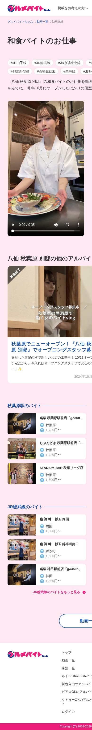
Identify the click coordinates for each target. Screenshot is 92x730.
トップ (66, 652)
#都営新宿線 (20, 71)
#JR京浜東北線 (69, 63)
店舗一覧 (68, 668)
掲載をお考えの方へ (73, 8)
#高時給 (69, 71)
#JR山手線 (18, 63)
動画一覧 (42, 21)
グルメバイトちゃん (20, 21)
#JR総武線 (42, 63)
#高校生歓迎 (46, 71)
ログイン (68, 712)
